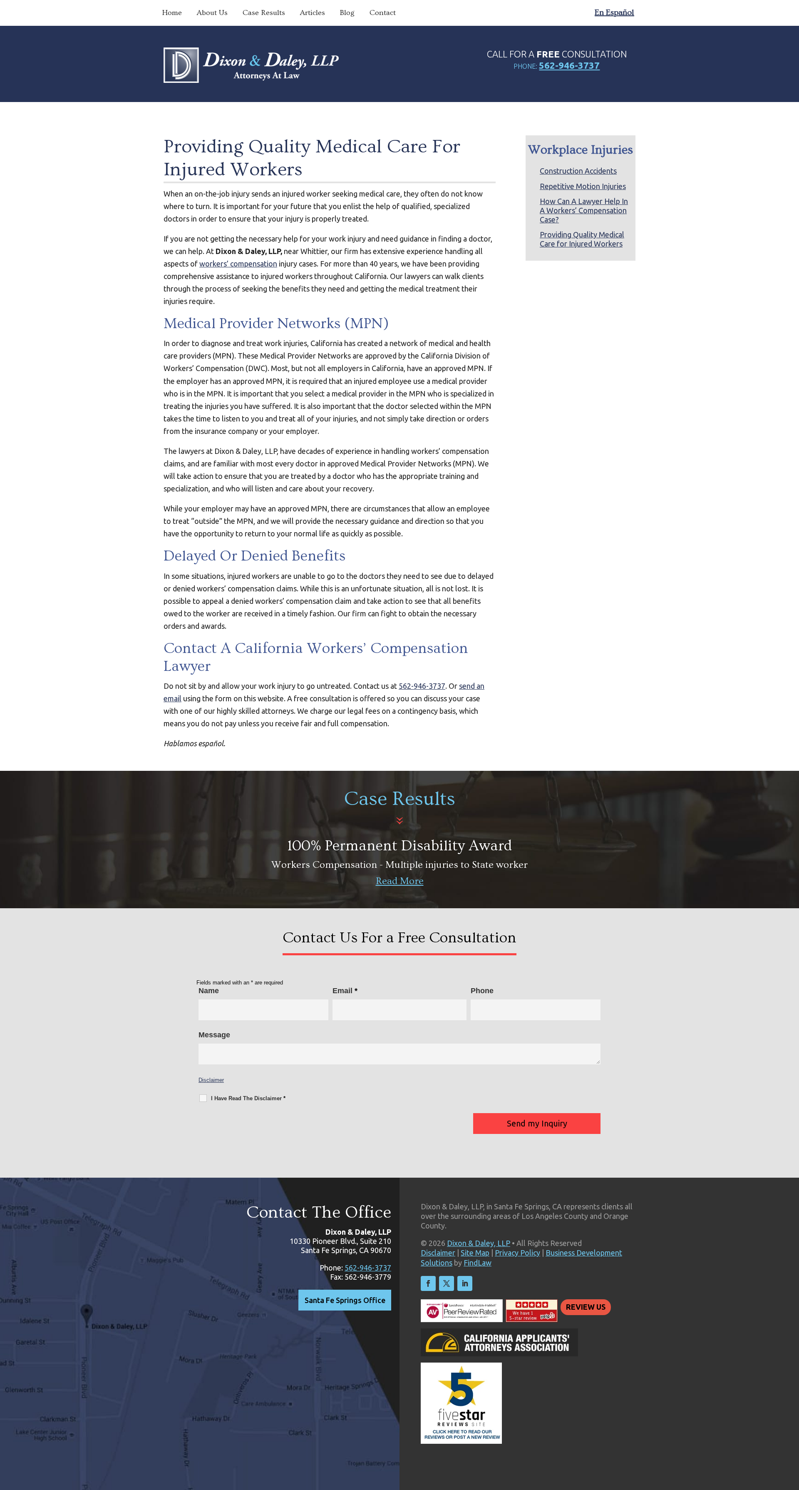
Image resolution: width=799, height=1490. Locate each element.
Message (214, 1035)
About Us (212, 12)
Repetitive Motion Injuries (583, 186)
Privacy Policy (517, 1252)
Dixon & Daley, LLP (478, 1243)
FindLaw (477, 1262)
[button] (790, 1429)
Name (209, 991)
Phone (482, 991)
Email (345, 991)
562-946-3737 (569, 65)
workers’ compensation (238, 263)
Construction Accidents (578, 171)
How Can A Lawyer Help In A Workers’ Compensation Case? (584, 210)
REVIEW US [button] (585, 1307)
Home (172, 12)
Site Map (475, 1252)
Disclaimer (211, 1080)
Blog (347, 12)
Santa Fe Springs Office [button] (345, 1300)
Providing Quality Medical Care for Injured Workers (582, 239)
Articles (312, 12)
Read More (400, 881)
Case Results (264, 12)
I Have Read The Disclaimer (248, 1098)
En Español (614, 12)
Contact (383, 12)
